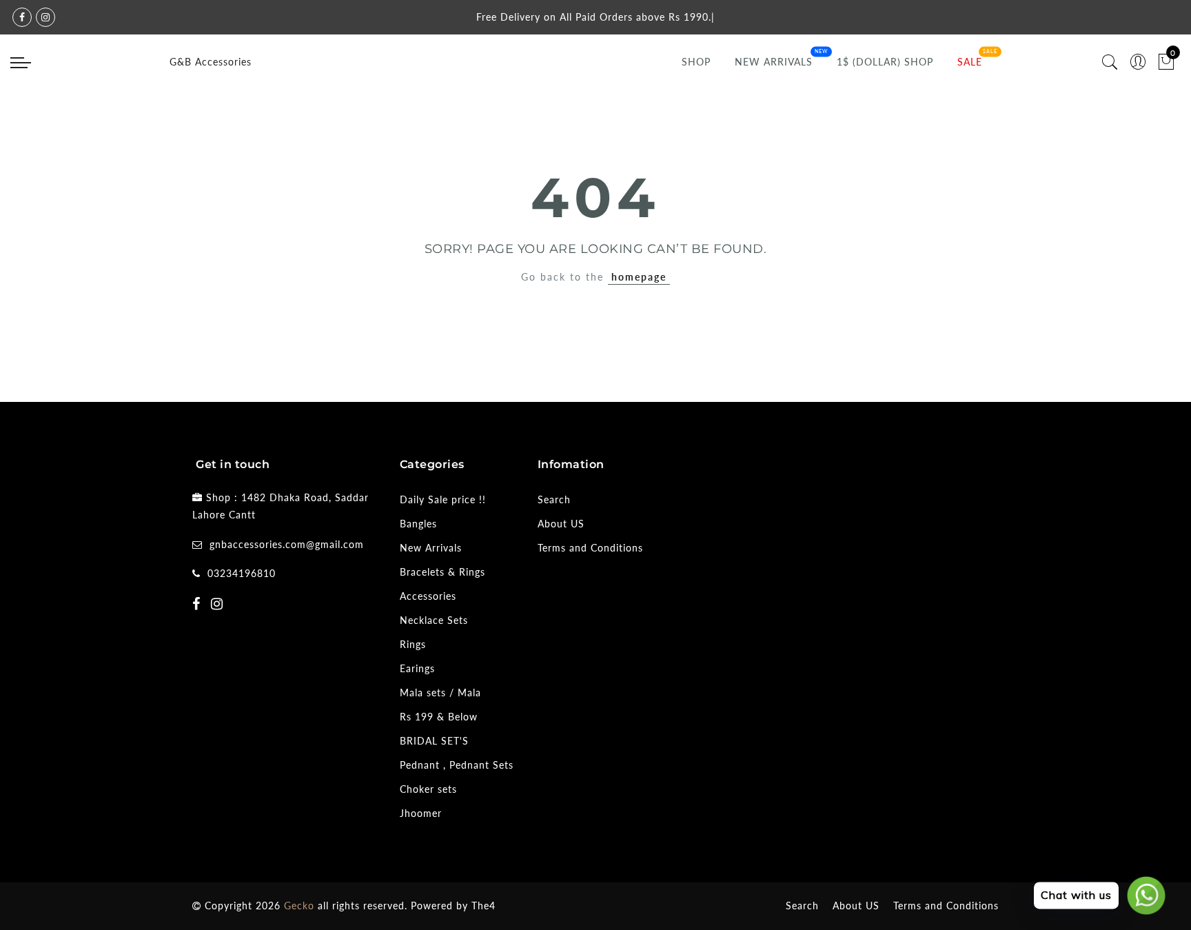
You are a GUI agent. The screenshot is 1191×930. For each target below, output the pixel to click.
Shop (696, 62)
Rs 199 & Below (439, 716)
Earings (417, 668)
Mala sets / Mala (440, 692)
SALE (969, 62)
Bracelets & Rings (442, 572)
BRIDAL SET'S (434, 741)
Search (554, 499)
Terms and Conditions (590, 548)
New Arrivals (774, 62)
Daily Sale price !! (443, 499)
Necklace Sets (434, 620)
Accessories (428, 596)
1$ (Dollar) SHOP (885, 62)
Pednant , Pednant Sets (456, 765)
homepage (638, 277)
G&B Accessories (211, 62)
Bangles (418, 523)
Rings (413, 644)
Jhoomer (421, 813)
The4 (483, 905)
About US (561, 523)
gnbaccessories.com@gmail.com (287, 544)
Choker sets (428, 789)
